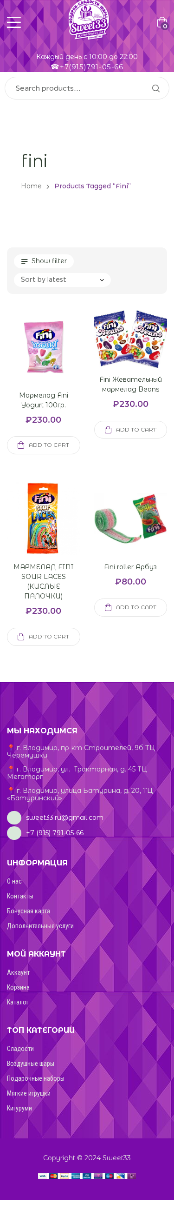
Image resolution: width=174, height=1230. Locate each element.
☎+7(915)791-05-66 (87, 66)
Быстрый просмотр (32, 358)
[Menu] (14, 22)
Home (31, 186)
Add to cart (49, 444)
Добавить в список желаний (54, 358)
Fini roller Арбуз (130, 567)
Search (155, 88)
